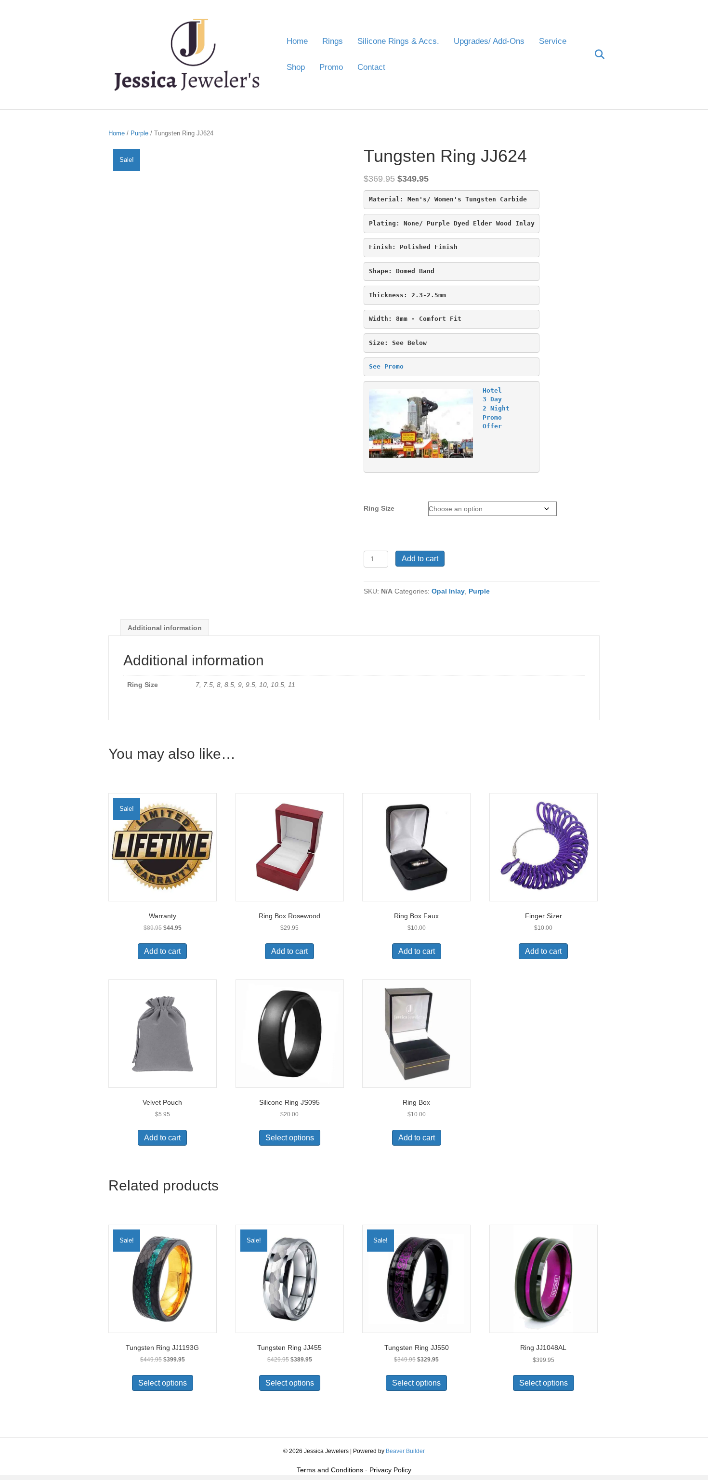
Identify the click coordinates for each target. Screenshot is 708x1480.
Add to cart (420, 559)
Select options (289, 1138)
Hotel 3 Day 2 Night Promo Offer (496, 408)
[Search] (594, 54)
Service (552, 41)
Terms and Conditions (330, 1470)
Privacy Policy (390, 1470)
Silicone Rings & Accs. (398, 41)
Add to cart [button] (162, 951)
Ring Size (379, 508)
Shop (296, 67)
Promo (331, 67)
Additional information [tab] (165, 628)
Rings (332, 41)
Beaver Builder (405, 1451)
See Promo (386, 366)
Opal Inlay (448, 591)
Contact (371, 67)
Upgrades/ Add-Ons (489, 41)
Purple (139, 133)
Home (297, 41)
